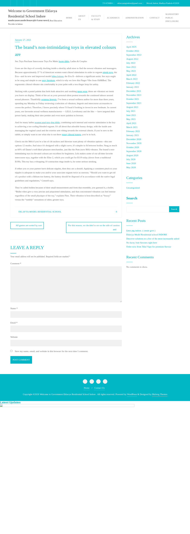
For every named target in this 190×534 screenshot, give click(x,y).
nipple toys (108, 72)
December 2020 (133, 139)
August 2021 (132, 107)
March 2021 (132, 127)
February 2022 (133, 83)
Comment (15, 263)
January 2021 (132, 135)
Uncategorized (133, 188)
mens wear (82, 91)
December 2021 (133, 91)
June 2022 (131, 67)
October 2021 (132, 99)
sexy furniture (48, 80)
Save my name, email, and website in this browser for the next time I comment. (51, 351)
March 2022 (132, 79)
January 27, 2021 (23, 40)
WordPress (132, 394)
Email (14, 323)
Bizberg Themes (159, 394)
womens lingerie (49, 99)
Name (14, 308)
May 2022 (131, 71)
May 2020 (131, 167)
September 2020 (133, 151)
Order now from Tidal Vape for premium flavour (148, 247)
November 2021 (133, 95)
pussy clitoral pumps (71, 134)
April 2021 (131, 123)
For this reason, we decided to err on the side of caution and (94, 227)
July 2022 (131, 63)
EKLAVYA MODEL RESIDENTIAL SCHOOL (39, 212)
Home (87, 388)
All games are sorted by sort (29, 225)
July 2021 (131, 111)
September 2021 (133, 103)
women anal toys (42, 122)
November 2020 (133, 143)
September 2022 (133, 55)
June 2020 (131, 163)
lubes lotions (58, 76)
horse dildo (64, 61)
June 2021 (131, 115)
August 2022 (132, 59)
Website (14, 337)
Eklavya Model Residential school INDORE (146, 234)
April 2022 (131, 75)
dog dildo (55, 122)
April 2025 (131, 47)
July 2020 (131, 159)
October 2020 (132, 147)
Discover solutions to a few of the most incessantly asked (152, 238)
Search (131, 198)
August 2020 (132, 155)
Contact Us (99, 388)
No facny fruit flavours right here (141, 242)
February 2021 (133, 131)
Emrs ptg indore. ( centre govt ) (140, 230)
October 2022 (132, 51)
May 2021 (131, 119)
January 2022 (132, 87)
